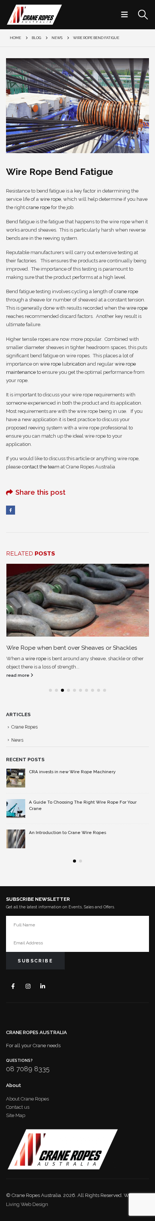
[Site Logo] (34, 15)
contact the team (40, 467)
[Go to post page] (77, 600)
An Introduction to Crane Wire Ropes (67, 832)
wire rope (50, 199)
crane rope (38, 207)
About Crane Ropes (27, 1099)
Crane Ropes (24, 727)
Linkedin (42, 986)
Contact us (17, 1107)
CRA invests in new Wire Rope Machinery (72, 771)
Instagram (28, 986)
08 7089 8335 (28, 1069)
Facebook (10, 510)
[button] (127, 14)
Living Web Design (27, 1204)
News (17, 740)
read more (18, 675)
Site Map (15, 1115)
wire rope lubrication (63, 364)
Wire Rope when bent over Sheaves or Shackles (71, 647)
